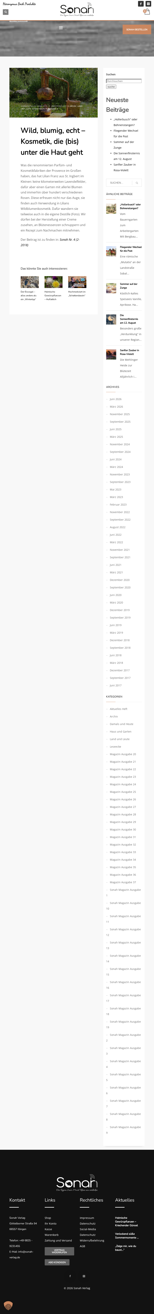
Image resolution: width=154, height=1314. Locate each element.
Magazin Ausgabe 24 (123, 784)
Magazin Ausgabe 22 (123, 769)
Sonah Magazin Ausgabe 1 (123, 892)
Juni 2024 (116, 459)
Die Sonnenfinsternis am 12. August (129, 319)
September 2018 (120, 647)
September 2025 (120, 421)
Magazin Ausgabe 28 (123, 814)
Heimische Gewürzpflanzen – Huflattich (53, 295)
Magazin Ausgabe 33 (123, 852)
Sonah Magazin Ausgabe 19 (123, 1024)
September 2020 (120, 587)
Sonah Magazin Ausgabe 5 (123, 1077)
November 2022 (120, 512)
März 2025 (116, 437)
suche (111, 86)
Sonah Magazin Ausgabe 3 (123, 1050)
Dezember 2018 (120, 640)
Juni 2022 (116, 534)
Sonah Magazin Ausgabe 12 (123, 932)
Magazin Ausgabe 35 (123, 867)
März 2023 (116, 497)
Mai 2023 (115, 489)
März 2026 (116, 406)
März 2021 (116, 572)
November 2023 (120, 474)
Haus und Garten (120, 731)
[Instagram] (148, 4)
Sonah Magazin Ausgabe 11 (123, 919)
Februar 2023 (118, 504)
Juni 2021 (116, 565)
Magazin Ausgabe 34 (123, 859)
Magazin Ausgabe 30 (123, 829)
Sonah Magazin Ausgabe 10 (123, 905)
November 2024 (120, 444)
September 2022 (120, 519)
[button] (8, 1305)
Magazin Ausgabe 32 (123, 844)
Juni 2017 (116, 685)
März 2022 (116, 542)
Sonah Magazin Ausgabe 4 (45, 108)
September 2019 (120, 617)
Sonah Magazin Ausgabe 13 (123, 945)
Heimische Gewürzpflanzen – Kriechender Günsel (126, 1221)
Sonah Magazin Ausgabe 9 (123, 1129)
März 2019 (116, 632)
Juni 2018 (116, 655)
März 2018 (116, 663)
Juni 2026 (116, 399)
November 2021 (120, 550)
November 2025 (120, 414)
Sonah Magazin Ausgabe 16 (123, 984)
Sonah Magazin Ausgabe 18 (123, 1011)
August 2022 (117, 527)
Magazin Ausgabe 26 (123, 799)
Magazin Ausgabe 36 (123, 874)
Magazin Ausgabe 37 (123, 882)
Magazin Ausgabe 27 (123, 807)
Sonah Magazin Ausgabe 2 (123, 1037)
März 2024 (116, 467)
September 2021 (120, 557)
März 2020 (116, 602)
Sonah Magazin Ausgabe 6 (123, 1090)
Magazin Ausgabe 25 (123, 792)
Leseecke (115, 746)
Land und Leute (120, 739)
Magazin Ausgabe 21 (123, 761)
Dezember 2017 (120, 670)
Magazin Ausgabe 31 (123, 837)
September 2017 (120, 678)
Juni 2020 (116, 595)
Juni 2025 (116, 429)
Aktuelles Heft (118, 709)
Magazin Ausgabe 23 (123, 776)
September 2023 (120, 482)
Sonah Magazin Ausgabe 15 (123, 971)
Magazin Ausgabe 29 (123, 822)
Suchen (111, 74)
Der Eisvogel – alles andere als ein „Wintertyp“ (28, 295)
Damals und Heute (121, 724)
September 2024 (120, 452)
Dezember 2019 (120, 610)
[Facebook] (141, 4)
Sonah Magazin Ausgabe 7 (123, 1103)
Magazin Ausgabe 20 (123, 754)
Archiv (73, 106)
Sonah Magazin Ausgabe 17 (123, 998)
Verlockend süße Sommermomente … (127, 1235)
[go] (137, 183)
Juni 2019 (116, 625)
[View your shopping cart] (147, 12)
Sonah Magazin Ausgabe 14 (123, 958)
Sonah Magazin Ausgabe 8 (123, 1116)
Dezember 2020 (120, 580)
